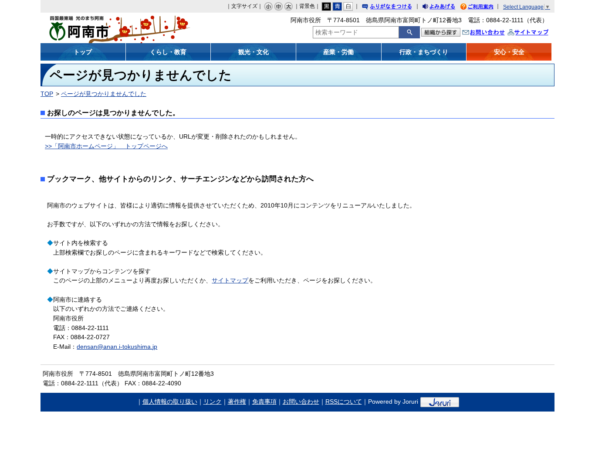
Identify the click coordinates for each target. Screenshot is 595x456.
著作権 (237, 401)
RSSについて (343, 401)
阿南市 (105, 28)
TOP (47, 93)
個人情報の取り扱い (169, 401)
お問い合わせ (492, 33)
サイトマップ (537, 33)
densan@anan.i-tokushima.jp (117, 346)
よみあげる (446, 7)
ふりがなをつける (395, 7)
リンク (212, 401)
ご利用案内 (483, 7)
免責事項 (264, 401)
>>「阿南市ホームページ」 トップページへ (106, 146)
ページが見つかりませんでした (103, 93)
